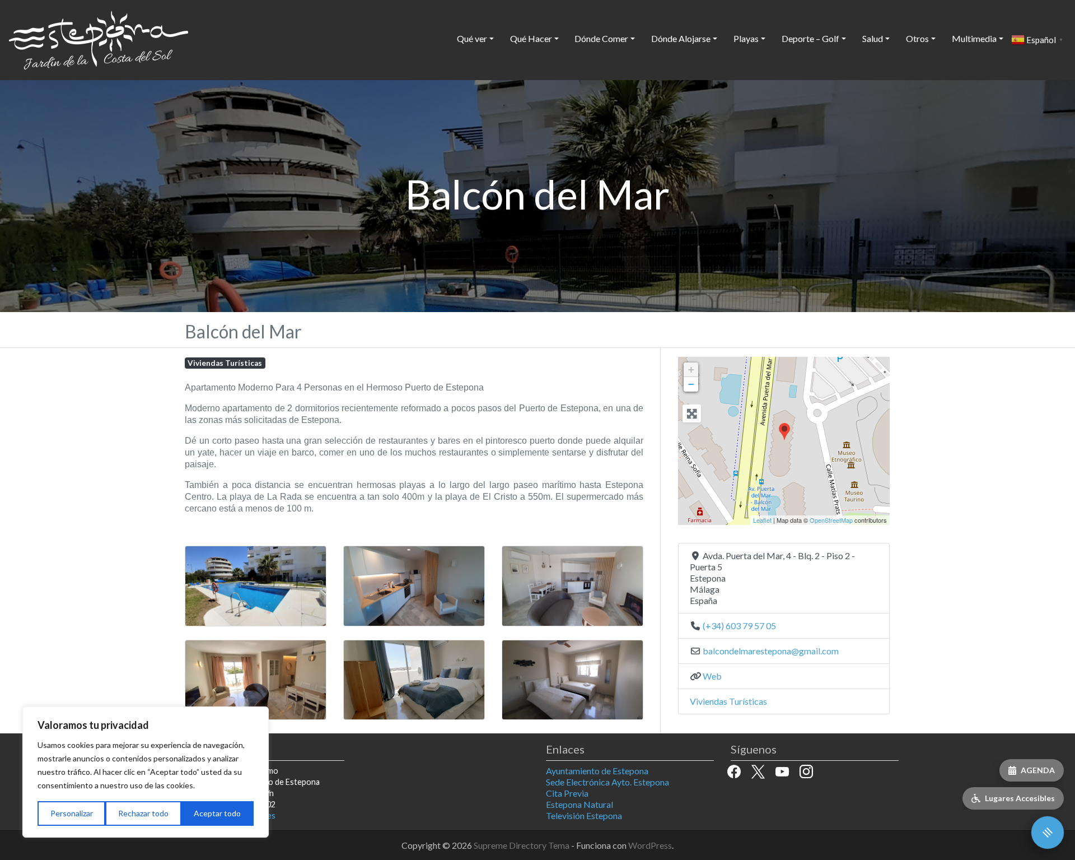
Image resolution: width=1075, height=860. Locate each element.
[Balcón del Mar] (784, 432)
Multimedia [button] (974, 38)
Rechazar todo (143, 813)
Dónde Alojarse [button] (681, 38)
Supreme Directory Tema (522, 845)
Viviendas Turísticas (225, 363)
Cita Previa (567, 793)
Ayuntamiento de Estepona (597, 770)
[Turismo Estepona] (98, 38)
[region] (145, 772)
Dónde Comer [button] (601, 38)
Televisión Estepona (584, 815)
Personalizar (71, 813)
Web (712, 676)
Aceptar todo (217, 813)
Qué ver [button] (472, 38)
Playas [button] (746, 38)
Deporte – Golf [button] (810, 38)
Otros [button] (917, 38)
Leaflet (762, 519)
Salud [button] (872, 38)
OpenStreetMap (831, 519)
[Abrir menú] (1048, 833)
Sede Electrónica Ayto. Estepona (607, 782)
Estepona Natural (579, 804)
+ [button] (691, 369)
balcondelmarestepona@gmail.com (771, 650)
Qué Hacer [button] (531, 38)
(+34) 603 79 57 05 (739, 625)
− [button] (691, 384)
